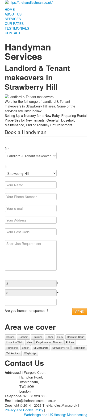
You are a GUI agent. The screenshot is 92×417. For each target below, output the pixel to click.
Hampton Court (75, 337)
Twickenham (13, 353)
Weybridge (30, 353)
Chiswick (37, 337)
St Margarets (40, 347)
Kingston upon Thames (49, 342)
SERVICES (13, 18)
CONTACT (13, 33)
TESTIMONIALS (17, 28)
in (6, 166)
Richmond (12, 347)
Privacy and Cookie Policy (24, 410)
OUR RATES (14, 23)
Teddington (79, 347)
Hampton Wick (14, 342)
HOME (10, 9)
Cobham (23, 337)
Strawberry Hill (60, 347)
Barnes (10, 337)
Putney (70, 342)
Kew (29, 342)
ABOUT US (13, 14)
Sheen (25, 347)
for (7, 148)
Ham (60, 337)
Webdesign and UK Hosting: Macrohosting (55, 414)
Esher (49, 337)
